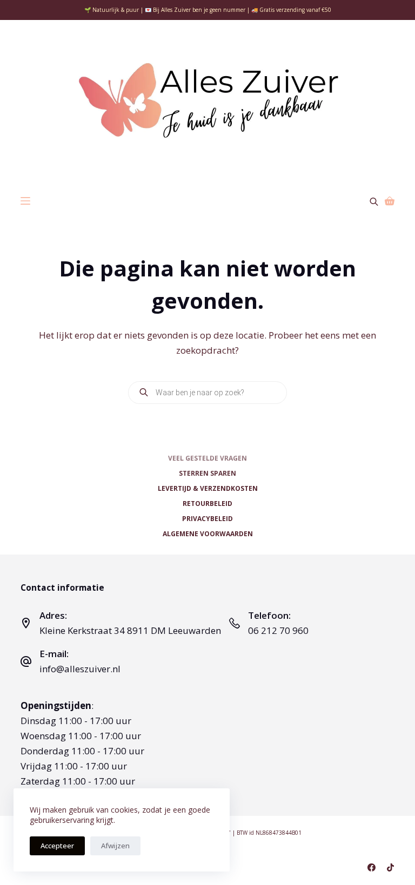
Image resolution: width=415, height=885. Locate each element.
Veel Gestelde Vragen (207, 458)
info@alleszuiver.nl (80, 669)
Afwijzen (115, 845)
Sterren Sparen (207, 473)
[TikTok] (390, 867)
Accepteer (57, 845)
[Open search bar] (374, 200)
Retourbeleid (207, 503)
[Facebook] (371, 867)
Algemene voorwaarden (208, 534)
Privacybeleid (207, 519)
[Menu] (25, 201)
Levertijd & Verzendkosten (208, 488)
